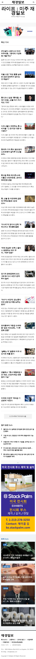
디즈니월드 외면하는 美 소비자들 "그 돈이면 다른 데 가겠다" (11, 128)
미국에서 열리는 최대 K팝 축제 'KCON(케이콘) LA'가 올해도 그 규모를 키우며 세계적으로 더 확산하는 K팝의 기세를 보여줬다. (17, 186)
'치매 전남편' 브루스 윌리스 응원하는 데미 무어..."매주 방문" (11, 250)
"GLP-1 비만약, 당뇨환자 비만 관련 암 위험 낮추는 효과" (11, 302)
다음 (24, 416)
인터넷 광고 (21, 639)
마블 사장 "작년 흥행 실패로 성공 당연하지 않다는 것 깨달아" (11, 76)
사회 (4, 545)
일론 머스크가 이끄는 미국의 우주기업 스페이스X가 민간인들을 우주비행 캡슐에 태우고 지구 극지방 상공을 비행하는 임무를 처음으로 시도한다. (17, 62)
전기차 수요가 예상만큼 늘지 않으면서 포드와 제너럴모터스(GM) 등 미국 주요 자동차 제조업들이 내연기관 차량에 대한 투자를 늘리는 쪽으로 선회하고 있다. (18, 286)
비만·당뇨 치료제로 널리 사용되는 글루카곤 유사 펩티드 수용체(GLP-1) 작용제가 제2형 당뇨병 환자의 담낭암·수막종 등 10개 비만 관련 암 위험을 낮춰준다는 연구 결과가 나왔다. (18, 312)
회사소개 (4, 639)
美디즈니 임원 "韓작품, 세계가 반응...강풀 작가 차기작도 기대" (11, 100)
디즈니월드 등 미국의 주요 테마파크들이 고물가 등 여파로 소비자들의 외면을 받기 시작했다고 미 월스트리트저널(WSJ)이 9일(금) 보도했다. (17, 137)
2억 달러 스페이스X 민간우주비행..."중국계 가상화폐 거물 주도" (11, 53)
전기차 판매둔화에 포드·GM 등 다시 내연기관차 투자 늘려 (10, 276)
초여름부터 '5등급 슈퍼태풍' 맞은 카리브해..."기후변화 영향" (11, 328)
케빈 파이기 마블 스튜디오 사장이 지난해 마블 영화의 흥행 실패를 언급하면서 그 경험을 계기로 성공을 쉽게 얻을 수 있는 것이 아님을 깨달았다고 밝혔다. (18, 85)
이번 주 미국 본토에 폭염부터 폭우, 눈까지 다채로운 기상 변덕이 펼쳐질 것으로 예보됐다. (17, 406)
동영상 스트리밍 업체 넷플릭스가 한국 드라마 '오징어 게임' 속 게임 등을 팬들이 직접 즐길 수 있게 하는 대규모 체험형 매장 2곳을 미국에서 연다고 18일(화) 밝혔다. (18, 385)
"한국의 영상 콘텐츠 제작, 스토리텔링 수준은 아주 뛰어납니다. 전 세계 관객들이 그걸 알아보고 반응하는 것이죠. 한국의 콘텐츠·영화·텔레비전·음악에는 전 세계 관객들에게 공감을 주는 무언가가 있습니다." (18, 112)
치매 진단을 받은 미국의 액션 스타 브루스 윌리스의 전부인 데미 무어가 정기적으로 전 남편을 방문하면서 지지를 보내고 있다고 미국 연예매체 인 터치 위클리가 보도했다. (18, 260)
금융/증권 (6, 566)
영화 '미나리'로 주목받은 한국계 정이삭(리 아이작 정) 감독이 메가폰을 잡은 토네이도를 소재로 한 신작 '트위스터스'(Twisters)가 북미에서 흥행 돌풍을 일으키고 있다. (17, 234)
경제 (4, 610)
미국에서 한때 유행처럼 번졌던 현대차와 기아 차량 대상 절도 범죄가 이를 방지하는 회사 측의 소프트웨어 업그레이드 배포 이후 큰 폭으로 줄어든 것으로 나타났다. (18, 162)
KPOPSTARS (16, 645)
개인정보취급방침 (17, 642)
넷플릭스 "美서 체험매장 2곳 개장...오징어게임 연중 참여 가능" (11, 374)
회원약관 (6, 642)
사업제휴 (30, 639)
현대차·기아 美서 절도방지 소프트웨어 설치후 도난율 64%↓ (11, 151)
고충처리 (12, 639)
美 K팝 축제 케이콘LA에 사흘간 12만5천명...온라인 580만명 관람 (11, 177)
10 (22, 416)
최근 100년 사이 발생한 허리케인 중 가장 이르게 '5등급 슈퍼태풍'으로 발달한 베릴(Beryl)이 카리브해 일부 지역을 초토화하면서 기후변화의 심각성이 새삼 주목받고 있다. (17, 338)
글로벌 (5, 588)
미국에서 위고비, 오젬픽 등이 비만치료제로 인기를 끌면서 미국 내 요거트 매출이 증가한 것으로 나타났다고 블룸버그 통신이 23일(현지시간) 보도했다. (18, 360)
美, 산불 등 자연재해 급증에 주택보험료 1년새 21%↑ (11, 201)
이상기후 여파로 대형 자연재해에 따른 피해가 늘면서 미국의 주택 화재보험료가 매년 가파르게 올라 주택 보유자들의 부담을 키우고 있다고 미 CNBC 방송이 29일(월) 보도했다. (18, 211)
